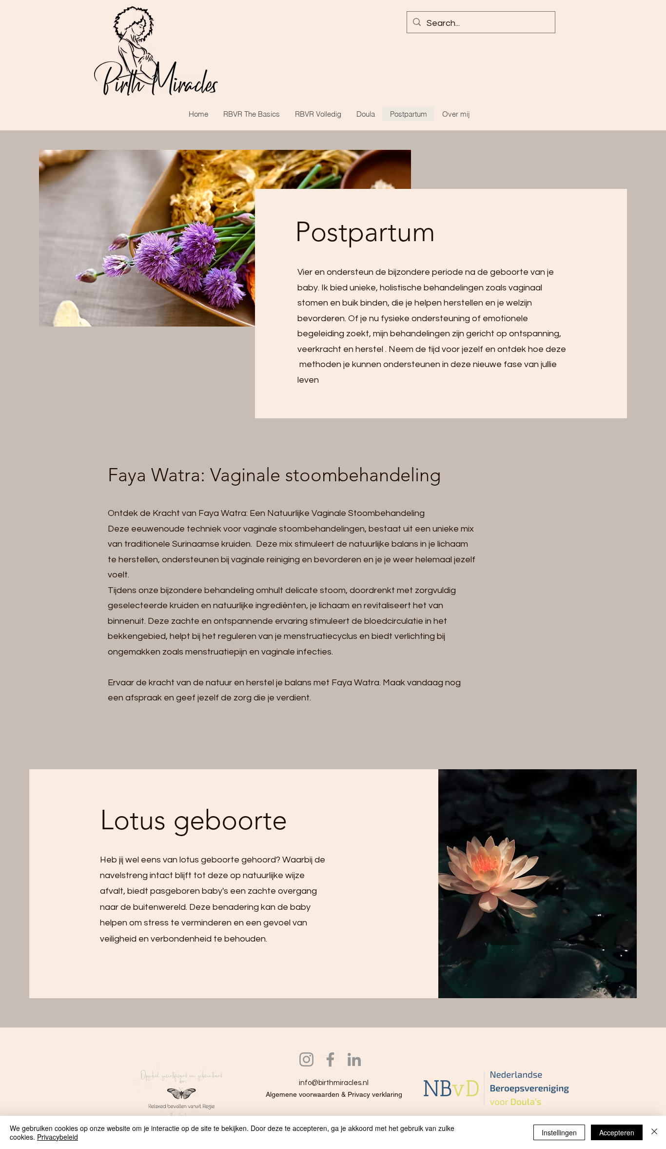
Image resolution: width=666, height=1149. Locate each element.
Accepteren (616, 1132)
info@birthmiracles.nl (334, 1083)
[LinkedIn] (354, 1059)
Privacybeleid (57, 1137)
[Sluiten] (654, 1132)
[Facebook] (330, 1059)
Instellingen (559, 1132)
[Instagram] (306, 1059)
